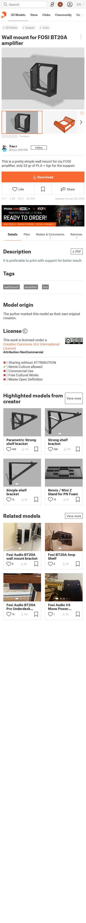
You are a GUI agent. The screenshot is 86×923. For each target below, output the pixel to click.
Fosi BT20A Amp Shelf (61, 556)
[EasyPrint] (52, 4)
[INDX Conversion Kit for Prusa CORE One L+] (43, 215)
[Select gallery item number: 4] (27, 484)
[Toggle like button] (8, 449)
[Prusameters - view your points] (60, 4)
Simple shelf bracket (16, 492)
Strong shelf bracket (58, 442)
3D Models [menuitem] (18, 15)
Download (45, 177)
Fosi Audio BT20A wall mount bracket (21, 556)
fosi (45, 287)
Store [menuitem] (34, 15)
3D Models (11, 27)
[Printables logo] (4, 14)
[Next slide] (80, 122)
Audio (46, 27)
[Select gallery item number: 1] (59, 433)
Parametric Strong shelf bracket (21, 442)
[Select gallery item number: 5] (70, 598)
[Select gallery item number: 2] (64, 433)
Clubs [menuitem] (46, 15)
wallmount (11, 287)
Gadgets (29, 27)
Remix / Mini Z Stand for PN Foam (63, 492)
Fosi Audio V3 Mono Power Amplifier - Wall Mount (60, 607)
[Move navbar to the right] (82, 15)
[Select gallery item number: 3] (67, 433)
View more (74, 398)
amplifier (31, 287)
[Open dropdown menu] (81, 36)
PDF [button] (78, 251)
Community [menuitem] (63, 15)
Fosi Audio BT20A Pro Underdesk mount (20, 607)
